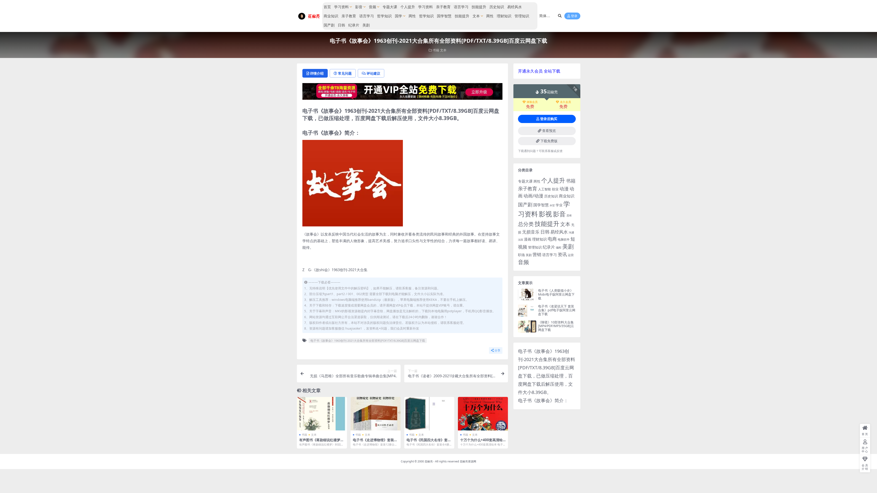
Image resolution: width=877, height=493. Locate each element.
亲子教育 (443, 6)
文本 (476, 15)
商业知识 (331, 15)
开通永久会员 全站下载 (539, 71)
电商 (552, 239)
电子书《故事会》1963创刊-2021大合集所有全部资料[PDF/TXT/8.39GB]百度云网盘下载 (367, 340)
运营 (571, 255)
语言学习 (461, 6)
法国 (520, 239)
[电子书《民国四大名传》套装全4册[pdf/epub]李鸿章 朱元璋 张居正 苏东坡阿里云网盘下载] (429, 413)
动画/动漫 (533, 196)
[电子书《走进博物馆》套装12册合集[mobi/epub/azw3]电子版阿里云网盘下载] (376, 413)
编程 (558, 247)
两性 (412, 15)
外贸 (552, 205)
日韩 (341, 25)
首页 (327, 6)
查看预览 (549, 131)
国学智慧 (444, 15)
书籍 (436, 50)
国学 (398, 15)
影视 (545, 213)
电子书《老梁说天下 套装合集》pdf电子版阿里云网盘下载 (556, 310)
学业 (559, 205)
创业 (555, 189)
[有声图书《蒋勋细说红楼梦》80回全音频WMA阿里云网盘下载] (322, 413)
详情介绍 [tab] (317, 73)
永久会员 (565, 102)
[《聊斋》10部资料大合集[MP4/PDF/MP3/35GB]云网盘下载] (527, 326)
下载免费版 (548, 141)
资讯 (562, 254)
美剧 (366, 25)
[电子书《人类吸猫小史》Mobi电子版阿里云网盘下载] (527, 295)
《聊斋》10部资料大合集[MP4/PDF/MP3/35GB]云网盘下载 (556, 326)
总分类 (526, 224)
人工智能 (544, 189)
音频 (372, 6)
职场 (521, 254)
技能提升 (479, 6)
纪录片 (353, 25)
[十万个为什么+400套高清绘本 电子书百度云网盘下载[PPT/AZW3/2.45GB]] (483, 413)
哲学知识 (384, 15)
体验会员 (532, 102)
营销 (537, 254)
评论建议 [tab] (373, 73)
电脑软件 (564, 239)
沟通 (571, 232)
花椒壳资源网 (468, 461)
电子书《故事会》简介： (543, 400)
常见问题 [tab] (345, 73)
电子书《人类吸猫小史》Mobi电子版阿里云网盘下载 (556, 294)
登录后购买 (548, 119)
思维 (569, 215)
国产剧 (329, 25)
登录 (574, 16)
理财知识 (504, 15)
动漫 (564, 189)
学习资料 (341, 6)
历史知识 (496, 6)
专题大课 (390, 6)
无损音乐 (530, 232)
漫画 (527, 239)
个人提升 (407, 6)
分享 (497, 350)
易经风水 (514, 6)
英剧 (529, 255)
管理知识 (522, 15)
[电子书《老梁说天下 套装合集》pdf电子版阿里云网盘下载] (527, 310)
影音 (358, 6)
